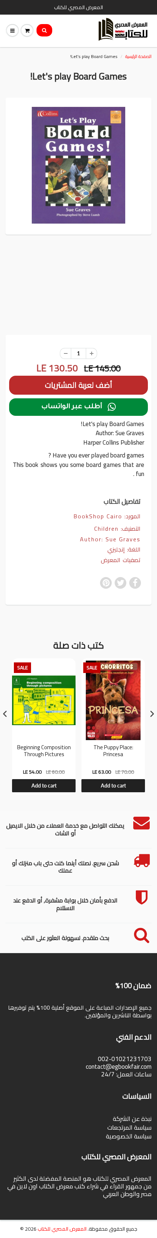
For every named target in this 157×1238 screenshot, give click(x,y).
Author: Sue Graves (110, 539)
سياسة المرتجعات (129, 1127)
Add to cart (44, 785)
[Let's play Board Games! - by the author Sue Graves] (78, 165)
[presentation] (5, 713)
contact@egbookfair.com (119, 1066)
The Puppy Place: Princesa (113, 752)
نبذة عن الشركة (132, 1119)
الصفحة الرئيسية (138, 56)
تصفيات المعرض (121, 560)
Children (106, 528)
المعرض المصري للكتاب (62, 1229)
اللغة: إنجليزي (124, 549)
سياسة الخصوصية (129, 1136)
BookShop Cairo (97, 516)
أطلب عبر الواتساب (78, 407)
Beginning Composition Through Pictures (44, 752)
